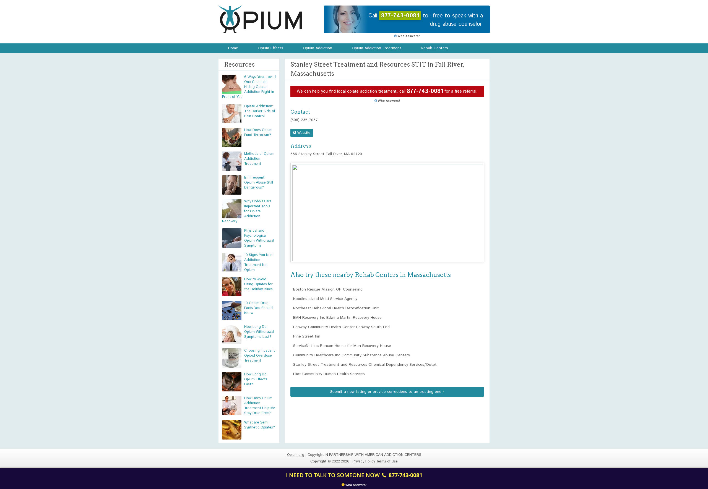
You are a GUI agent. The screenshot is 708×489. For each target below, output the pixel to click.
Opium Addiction (317, 48)
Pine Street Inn (306, 336)
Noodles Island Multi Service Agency (325, 299)
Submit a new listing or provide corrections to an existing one (386, 391)
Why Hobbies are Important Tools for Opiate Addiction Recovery (247, 211)
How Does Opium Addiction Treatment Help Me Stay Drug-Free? (259, 406)
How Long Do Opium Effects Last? (255, 379)
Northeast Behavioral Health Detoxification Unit (336, 308)
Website (303, 132)
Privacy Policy (364, 461)
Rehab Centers (434, 48)
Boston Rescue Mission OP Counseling (328, 289)
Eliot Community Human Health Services (329, 374)
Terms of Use (387, 461)
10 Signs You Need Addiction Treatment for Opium (259, 262)
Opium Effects (270, 48)
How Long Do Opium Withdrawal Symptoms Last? (259, 331)
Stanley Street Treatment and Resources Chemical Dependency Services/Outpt (365, 364)
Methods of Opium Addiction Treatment (259, 158)
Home (233, 48)
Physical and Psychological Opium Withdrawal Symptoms (259, 238)
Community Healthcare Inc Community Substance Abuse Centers (351, 355)
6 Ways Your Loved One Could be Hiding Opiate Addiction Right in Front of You (249, 87)
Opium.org (260, 19)
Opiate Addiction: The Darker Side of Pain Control (259, 111)
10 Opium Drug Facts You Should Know (258, 308)
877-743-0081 (425, 91)
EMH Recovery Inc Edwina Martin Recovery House (337, 317)
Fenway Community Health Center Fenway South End (341, 327)
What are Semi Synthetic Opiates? (259, 425)
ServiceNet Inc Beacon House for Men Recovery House (342, 346)
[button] (387, 207)
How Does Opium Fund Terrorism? (258, 132)
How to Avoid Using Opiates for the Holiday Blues (258, 284)
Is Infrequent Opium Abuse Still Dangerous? (258, 182)
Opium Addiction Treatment (376, 48)
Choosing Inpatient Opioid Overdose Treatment (259, 355)
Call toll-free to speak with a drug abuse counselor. (425, 20)
